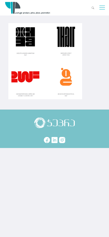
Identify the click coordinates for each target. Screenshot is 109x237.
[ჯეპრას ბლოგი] (28, 7)
